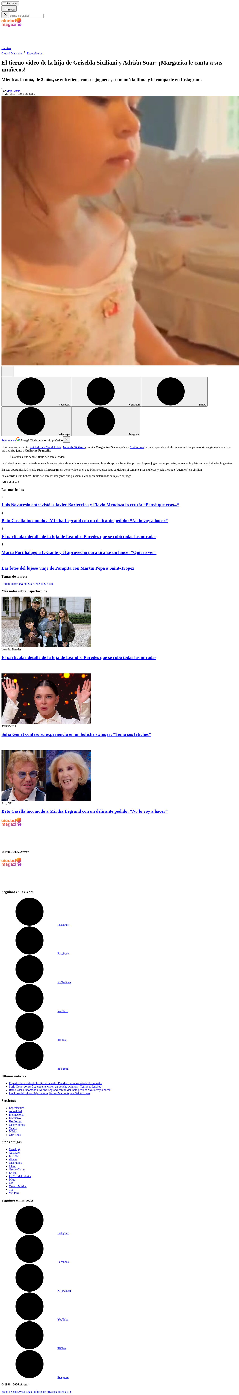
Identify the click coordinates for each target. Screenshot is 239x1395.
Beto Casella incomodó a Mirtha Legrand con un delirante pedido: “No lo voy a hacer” (84, 520)
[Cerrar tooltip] (66, 439)
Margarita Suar (24, 583)
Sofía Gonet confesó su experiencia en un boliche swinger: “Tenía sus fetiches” (76, 734)
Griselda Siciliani (43, 583)
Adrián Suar (137, 447)
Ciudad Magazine (11, 53)
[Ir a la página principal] (29, 44)
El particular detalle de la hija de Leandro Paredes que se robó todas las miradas (78, 536)
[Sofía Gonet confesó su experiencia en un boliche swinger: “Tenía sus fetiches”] (119, 694)
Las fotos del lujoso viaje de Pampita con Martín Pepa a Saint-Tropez (67, 568)
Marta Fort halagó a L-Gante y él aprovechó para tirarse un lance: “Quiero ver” (78, 552)
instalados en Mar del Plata (45, 447)
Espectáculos (34, 53)
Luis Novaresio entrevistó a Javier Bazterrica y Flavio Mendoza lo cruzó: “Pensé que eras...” (90, 504)
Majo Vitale (13, 90)
